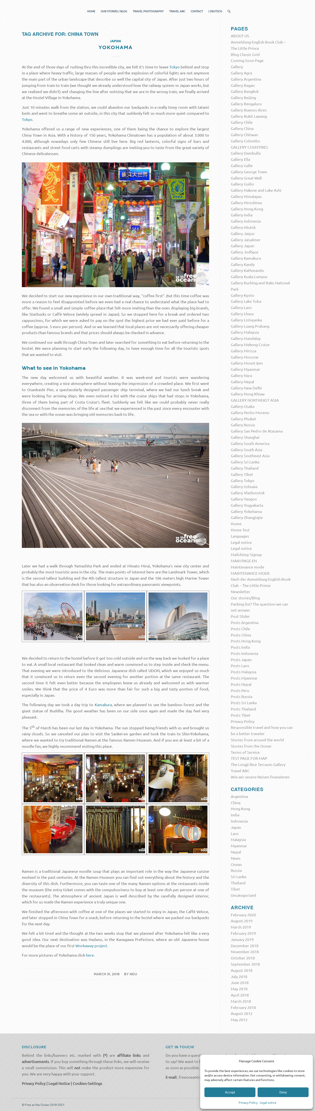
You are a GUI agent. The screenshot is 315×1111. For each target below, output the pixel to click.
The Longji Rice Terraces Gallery (258, 764)
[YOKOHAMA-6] (115, 616)
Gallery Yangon (244, 499)
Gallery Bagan (243, 85)
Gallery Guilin (242, 184)
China (235, 802)
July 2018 (239, 976)
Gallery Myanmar (245, 369)
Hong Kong (240, 808)
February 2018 (243, 1007)
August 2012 (241, 1013)
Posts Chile (240, 628)
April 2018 (240, 995)
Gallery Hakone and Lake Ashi (256, 190)
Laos (235, 833)
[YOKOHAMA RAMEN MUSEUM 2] (115, 778)
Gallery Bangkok (245, 91)
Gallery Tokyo (242, 480)
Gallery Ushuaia (244, 486)
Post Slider (240, 616)
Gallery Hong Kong (247, 209)
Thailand (238, 882)
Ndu (133, 974)
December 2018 (244, 945)
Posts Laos (240, 665)
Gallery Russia (243, 424)
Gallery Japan (242, 245)
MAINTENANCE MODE (250, 573)
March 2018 (241, 1001)
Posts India (240, 647)
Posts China (241, 635)
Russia (236, 870)
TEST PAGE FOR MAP (249, 758)
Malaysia (238, 839)
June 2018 (240, 982)
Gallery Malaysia (245, 332)
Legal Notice (59, 1083)
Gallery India (241, 215)
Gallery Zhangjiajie (247, 517)
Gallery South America (250, 443)
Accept (230, 1092)
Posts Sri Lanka (244, 702)
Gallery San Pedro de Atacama (257, 431)
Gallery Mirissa (243, 350)
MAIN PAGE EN (244, 560)
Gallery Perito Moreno (250, 412)
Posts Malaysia (243, 671)
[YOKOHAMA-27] (178, 616)
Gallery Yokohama (246, 511)
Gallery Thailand (245, 468)
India (235, 815)
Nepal (236, 852)
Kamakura (103, 704)
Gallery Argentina (246, 79)
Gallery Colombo (245, 141)
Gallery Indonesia (246, 221)
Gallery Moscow (244, 357)
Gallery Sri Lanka (245, 462)
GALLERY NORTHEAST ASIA (255, 400)
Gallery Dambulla (246, 153)
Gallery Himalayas (246, 196)
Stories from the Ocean (251, 746)
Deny (283, 1092)
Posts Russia (241, 696)
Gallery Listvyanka (246, 320)
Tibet (235, 889)
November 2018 (245, 951)
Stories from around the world (257, 739)
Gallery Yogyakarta (247, 505)
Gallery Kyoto (242, 295)
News (235, 858)
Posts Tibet (240, 715)
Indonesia (239, 821)
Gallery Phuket (243, 418)
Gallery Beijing (243, 97)
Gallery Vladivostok (248, 492)
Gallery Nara (241, 375)
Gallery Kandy (243, 264)
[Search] (227, 11)
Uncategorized (243, 895)
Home (236, 523)
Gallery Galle (242, 165)
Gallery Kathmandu (247, 270)
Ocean (236, 864)
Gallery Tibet (242, 474)
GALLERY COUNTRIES (249, 147)
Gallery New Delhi (246, 388)
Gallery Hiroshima (246, 202)
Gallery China (242, 128)
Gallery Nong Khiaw (248, 394)
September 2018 (245, 964)
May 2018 (239, 988)
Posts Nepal (241, 684)
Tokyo (174, 67)
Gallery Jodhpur (245, 252)
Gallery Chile (242, 122)
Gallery (237, 66)
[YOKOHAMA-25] (53, 616)
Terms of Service (245, 752)
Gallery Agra (241, 73)
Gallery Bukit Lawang (249, 116)
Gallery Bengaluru (246, 103)
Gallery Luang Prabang (250, 326)
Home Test (240, 530)
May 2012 (239, 1019)
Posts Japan (241, 659)
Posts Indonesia (244, 653)
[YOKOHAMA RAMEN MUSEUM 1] (178, 829)
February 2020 (243, 914)
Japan (115, 41)
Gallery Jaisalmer (246, 239)
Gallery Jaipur (243, 233)
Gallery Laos (241, 307)
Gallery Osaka (242, 406)
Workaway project (91, 945)
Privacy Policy (248, 1102)
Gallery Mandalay (246, 338)
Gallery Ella (240, 159)
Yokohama (115, 47)
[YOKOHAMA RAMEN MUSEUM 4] (53, 829)
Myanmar (239, 845)
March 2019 (241, 927)
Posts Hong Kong (246, 641)
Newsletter (240, 591)
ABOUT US (240, 35)
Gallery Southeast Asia (250, 455)
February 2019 (243, 933)
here (90, 955)
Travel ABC (240, 770)
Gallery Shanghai (245, 437)
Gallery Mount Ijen (247, 363)
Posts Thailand (243, 709)
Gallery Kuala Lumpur (249, 276)
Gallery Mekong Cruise (250, 344)
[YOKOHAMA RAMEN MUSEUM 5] (53, 778)
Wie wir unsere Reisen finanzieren (260, 777)
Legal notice (268, 1102)
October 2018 (243, 958)
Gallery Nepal (242, 381)
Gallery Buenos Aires (249, 110)
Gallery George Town (249, 171)
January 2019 (242, 939)
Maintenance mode (247, 567)
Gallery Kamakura (246, 258)
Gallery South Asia (246, 449)
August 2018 (241, 970)
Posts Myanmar (244, 678)
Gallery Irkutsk (243, 227)
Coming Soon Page (247, 60)
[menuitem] (91, 11)
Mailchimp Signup (246, 554)
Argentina (239, 796)
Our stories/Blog (245, 597)
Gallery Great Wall (246, 178)
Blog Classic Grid (245, 54)
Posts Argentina (244, 622)
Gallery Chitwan (244, 134)
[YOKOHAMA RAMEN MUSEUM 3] (115, 829)
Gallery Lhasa (242, 313)
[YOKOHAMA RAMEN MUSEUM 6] (178, 778)
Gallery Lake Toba (246, 301)
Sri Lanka (238, 876)
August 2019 (241, 920)
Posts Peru (240, 690)
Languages (240, 536)
